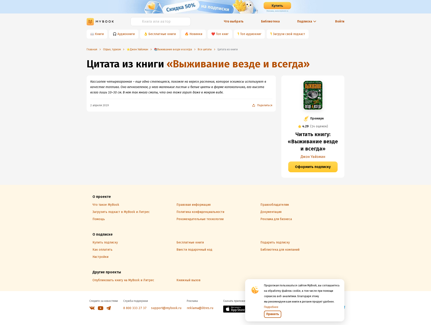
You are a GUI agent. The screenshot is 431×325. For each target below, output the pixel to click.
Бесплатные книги (162, 34)
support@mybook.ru (166, 308)
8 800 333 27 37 (135, 308)
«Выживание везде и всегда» (238, 64)
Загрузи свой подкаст (289, 34)
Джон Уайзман (313, 157)
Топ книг (222, 34)
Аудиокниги (126, 34)
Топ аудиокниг (250, 34)
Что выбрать (234, 21)
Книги (99, 34)
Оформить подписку (313, 167)
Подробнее (271, 307)
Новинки (195, 34)
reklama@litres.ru (200, 308)
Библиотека (270, 21)
